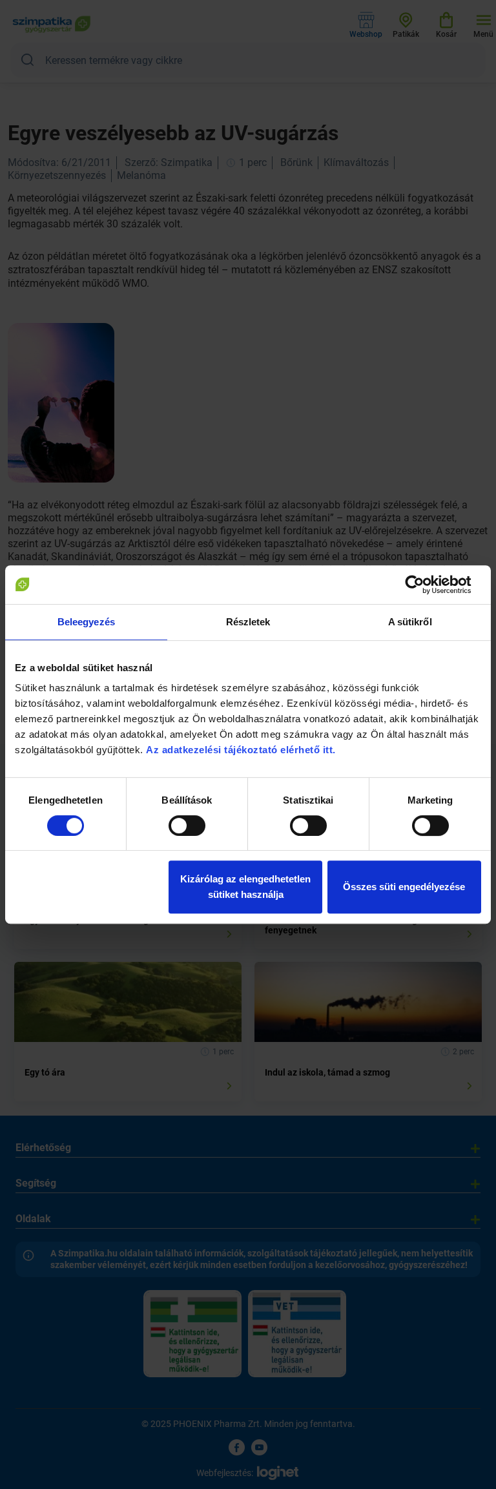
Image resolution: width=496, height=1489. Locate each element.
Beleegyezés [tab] (86, 621)
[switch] (187, 825)
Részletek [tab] (248, 621)
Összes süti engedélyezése (404, 886)
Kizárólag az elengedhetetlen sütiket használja (245, 886)
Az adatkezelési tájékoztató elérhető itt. (242, 749)
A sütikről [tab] (410, 621)
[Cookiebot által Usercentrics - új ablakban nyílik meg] (424, 584)
